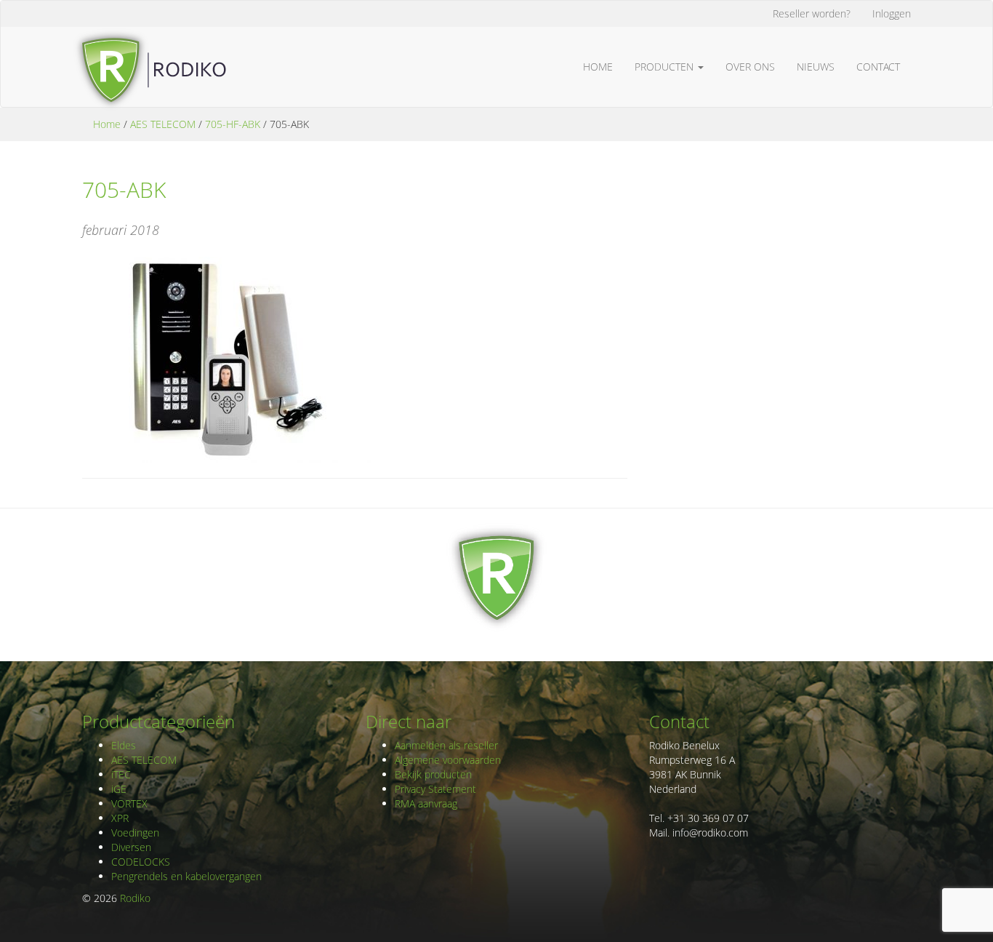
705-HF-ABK (232, 124)
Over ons (750, 66)
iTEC (121, 774)
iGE (118, 789)
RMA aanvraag (426, 803)
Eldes (123, 745)
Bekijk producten (433, 774)
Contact (878, 66)
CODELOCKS (140, 862)
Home (598, 66)
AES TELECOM (163, 124)
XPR (120, 818)
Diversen (131, 847)
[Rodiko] (149, 45)
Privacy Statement (435, 789)
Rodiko (135, 898)
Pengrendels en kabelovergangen (186, 876)
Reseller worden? (812, 13)
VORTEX (129, 803)
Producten (665, 66)
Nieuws (816, 66)
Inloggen (891, 13)
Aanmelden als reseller (446, 745)
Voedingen (135, 832)
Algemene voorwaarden (448, 760)
